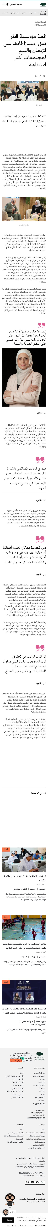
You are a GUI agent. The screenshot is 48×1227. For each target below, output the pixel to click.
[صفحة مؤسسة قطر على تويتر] (42, 1183)
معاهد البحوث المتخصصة (35, 1133)
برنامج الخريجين (17, 1094)
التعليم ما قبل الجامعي (14, 1076)
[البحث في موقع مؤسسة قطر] (4, 4)
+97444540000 (28, 1175)
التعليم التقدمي (17, 1097)
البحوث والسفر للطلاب (14, 1091)
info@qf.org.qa (25, 1172)
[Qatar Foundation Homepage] (42, 4)
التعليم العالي (18, 1079)
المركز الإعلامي (39, 1085)
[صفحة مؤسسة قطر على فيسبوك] (37, 1183)
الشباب (33, 889)
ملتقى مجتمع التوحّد (15, 1142)
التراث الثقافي (27, 1021)
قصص (33, 13)
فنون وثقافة (41, 1021)
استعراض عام (40, 1097)
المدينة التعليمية (38, 1076)
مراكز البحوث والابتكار (37, 1136)
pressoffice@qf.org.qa (36, 1118)
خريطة (42, 1094)
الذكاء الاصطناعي (38, 1145)
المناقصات (41, 1100)
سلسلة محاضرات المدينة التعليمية (13, 1137)
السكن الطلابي (17, 1088)
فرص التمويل (18, 1085)
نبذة (21, 1073)
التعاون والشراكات (38, 1024)
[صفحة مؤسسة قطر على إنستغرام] (27, 1183)
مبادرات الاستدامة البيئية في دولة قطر (35, 1140)
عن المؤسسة (39, 1073)
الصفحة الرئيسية (43, 12)
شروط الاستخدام (40, 1225)
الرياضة (33, 956)
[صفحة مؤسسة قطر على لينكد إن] (32, 1183)
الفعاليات (41, 1082)
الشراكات (41, 1088)
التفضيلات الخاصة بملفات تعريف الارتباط (19, 1225)
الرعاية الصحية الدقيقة (36, 1148)
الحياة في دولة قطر (15, 1133)
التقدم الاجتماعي (20, 889)
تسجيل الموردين (38, 1103)
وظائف (42, 1091)
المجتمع (42, 889)
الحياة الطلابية (18, 1082)
